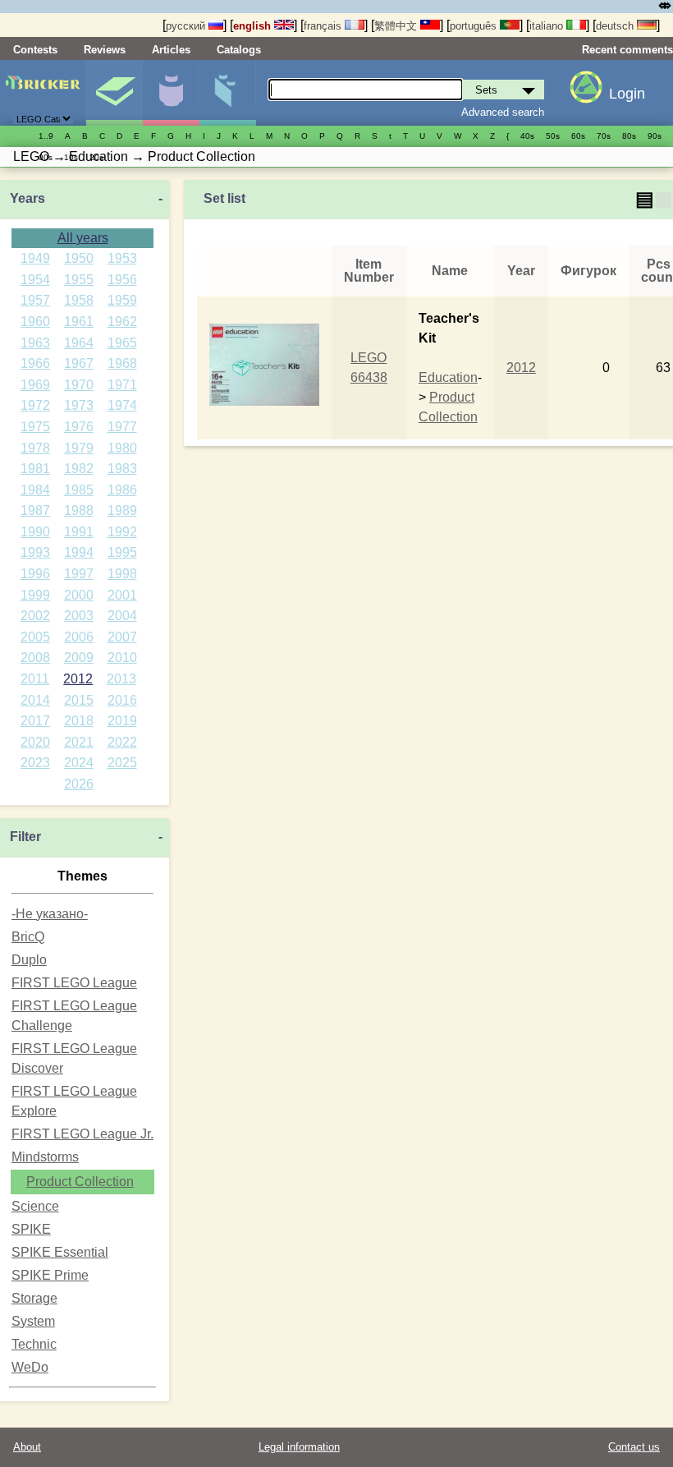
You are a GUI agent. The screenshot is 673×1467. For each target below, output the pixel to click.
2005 (35, 637)
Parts (227, 93)
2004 (122, 616)
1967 (79, 363)
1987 (35, 510)
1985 (79, 490)
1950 (79, 258)
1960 (35, 322)
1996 (35, 574)
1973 (79, 405)
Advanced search (502, 112)
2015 (79, 700)
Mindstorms (45, 1157)
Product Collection (80, 1182)
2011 (35, 679)
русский (187, 26)
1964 (79, 343)
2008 (35, 658)
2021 (79, 742)
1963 (35, 343)
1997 (79, 574)
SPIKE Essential (59, 1252)
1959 (122, 300)
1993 (35, 552)
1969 (35, 385)
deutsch (616, 26)
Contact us (634, 1447)
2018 (79, 721)
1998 (122, 574)
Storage (34, 1298)
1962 (122, 322)
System (33, 1321)
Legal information (299, 1447)
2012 (78, 679)
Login (627, 93)
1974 (122, 405)
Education (448, 377)
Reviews (105, 50)
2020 (35, 742)
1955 (79, 280)
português (475, 26)
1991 (79, 532)
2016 (122, 700)
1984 (35, 490)
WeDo (29, 1367)
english (253, 26)
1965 (122, 343)
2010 (122, 658)
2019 (122, 721)
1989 (122, 510)
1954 (35, 280)
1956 (122, 280)
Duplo (29, 960)
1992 (122, 532)
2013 (121, 679)
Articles (171, 50)
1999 (35, 595)
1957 (35, 300)
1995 (122, 552)
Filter (25, 837)
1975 (35, 427)
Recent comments (627, 50)
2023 (35, 763)
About (27, 1447)
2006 (79, 637)
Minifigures (171, 93)
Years (27, 198)
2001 (122, 595)
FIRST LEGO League (74, 983)
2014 (35, 700)
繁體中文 (397, 26)
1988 (79, 510)
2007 (122, 637)
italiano (547, 26)
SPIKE (31, 1229)
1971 (122, 385)
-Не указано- (49, 914)
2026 (79, 784)
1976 (79, 427)
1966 (35, 363)
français (324, 26)
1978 (35, 448)
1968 (122, 363)
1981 (35, 469)
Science (35, 1206)
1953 (122, 258)
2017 (35, 721)
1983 (122, 469)
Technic (34, 1344)
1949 (35, 258)
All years (82, 238)
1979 (79, 448)
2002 (35, 616)
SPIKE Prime (50, 1275)
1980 (122, 448)
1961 (79, 322)
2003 (79, 616)
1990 (35, 532)
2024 (79, 763)
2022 (122, 742)
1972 (35, 405)
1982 (79, 469)
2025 (122, 763)
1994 (79, 552)
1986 (122, 490)
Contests (35, 50)
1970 (79, 385)
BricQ (27, 937)
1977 (122, 427)
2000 (79, 595)
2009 (79, 658)
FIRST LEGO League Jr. (82, 1134)
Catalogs (239, 50)
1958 (79, 300)
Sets (114, 93)
